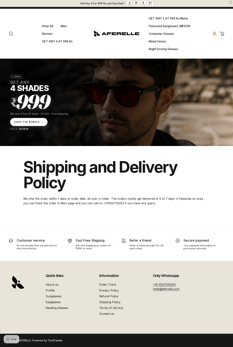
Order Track (107, 284)
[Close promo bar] (230, 2)
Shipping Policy (110, 302)
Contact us (106, 314)
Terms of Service (111, 308)
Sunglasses (53, 296)
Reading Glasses (57, 308)
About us (52, 284)
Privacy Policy (109, 290)
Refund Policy (109, 296)
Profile (50, 290)
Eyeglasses (53, 302)
